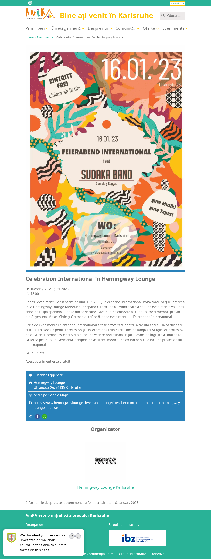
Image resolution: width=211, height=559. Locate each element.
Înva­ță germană (66, 28)
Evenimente (45, 37)
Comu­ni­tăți (125, 28)
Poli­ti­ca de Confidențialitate (91, 554)
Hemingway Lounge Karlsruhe (105, 487)
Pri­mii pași (35, 28)
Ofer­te (149, 28)
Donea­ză (157, 554)
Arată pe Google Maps (51, 395)
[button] (37, 416)
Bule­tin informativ (132, 554)
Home (30, 37)
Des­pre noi (98, 28)
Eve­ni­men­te (173, 28)
